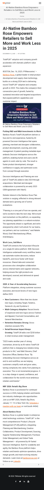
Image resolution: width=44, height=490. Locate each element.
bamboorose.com (30, 458)
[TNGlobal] (6, 3)
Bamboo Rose (8, 75)
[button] (40, 3)
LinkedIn (16, 461)
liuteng (22, 53)
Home (22, 16)
